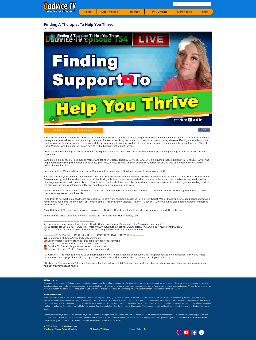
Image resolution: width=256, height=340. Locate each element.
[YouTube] (186, 332)
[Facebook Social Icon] (194, 332)
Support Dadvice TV (137, 329)
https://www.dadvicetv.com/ (147, 224)
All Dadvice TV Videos (99, 329)
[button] (87, 11)
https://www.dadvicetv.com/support (90, 249)
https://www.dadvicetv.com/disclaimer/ (122, 229)
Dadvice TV (58, 326)
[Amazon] (201, 332)
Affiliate (47, 280)
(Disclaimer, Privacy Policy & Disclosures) (62, 329)
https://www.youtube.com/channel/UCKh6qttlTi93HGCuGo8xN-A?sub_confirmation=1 (136, 226)
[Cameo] (178, 332)
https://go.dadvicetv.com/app (104, 240)
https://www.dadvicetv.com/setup (83, 237)
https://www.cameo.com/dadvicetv (89, 246)
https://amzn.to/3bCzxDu (92, 243)
